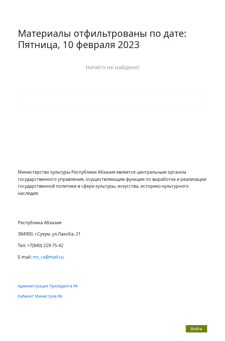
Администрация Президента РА (48, 286)
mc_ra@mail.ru (48, 257)
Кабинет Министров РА (40, 296)
